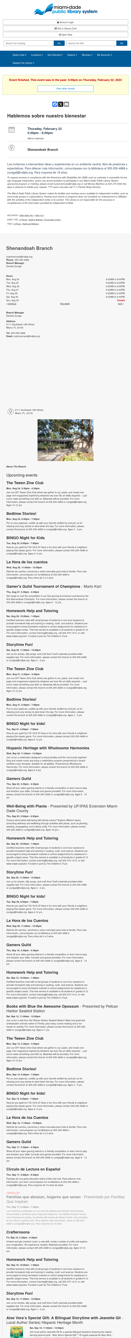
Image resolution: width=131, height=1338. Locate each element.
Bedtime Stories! (21, 513)
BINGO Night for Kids (25, 537)
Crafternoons (18, 1232)
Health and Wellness (31, 223)
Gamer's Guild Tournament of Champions (53, 586)
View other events (65, 88)
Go (59, 43)
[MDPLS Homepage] (65, 9)
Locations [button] (36, 54)
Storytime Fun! (19, 644)
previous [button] (11, 303)
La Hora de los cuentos (27, 561)
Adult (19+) (39, 215)
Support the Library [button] (23, 62)
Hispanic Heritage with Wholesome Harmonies (47, 747)
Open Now (66, 34)
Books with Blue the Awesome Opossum (62, 1008)
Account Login (66, 22)
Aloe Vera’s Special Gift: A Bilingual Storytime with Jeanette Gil (64, 1320)
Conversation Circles (52, 219)
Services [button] (86, 54)
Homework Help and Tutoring (32, 610)
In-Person (23, 219)
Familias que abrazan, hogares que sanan (65, 1199)
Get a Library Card (67, 28)
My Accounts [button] (104, 54)
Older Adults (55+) (27, 215)
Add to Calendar (35, 138)
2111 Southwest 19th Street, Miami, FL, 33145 (29, 411)
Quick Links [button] (19, 54)
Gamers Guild (18, 778)
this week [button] (65, 303)
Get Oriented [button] (54, 54)
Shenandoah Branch (42, 149)
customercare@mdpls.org (19, 256)
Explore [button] (71, 54)
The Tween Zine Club (24, 482)
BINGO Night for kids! (25, 723)
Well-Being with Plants (62, 808)
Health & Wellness (36, 219)
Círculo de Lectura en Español (33, 1169)
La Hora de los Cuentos (27, 920)
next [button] (120, 303)
